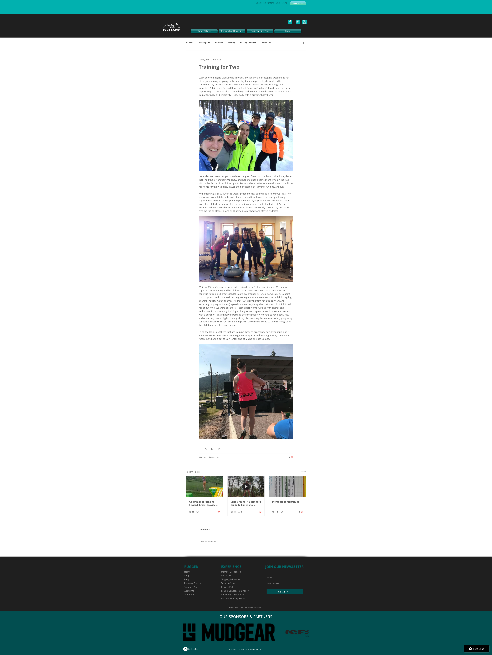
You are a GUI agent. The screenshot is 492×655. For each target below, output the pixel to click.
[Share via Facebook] (200, 449)
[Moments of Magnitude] (287, 486)
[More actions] (291, 59)
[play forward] (305, 632)
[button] (303, 43)
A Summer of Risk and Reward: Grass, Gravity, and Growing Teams (202, 503)
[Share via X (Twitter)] (206, 449)
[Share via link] (218, 449)
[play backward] (186, 632)
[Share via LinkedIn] (212, 449)
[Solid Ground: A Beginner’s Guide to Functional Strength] (246, 486)
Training (231, 42)
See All (303, 471)
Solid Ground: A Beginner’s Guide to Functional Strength (246, 503)
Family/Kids (266, 42)
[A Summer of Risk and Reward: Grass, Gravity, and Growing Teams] (204, 486)
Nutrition (219, 42)
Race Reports (204, 42)
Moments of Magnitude (285, 501)
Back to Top (193, 649)
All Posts (189, 42)
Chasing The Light (248, 42)
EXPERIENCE (231, 566)
